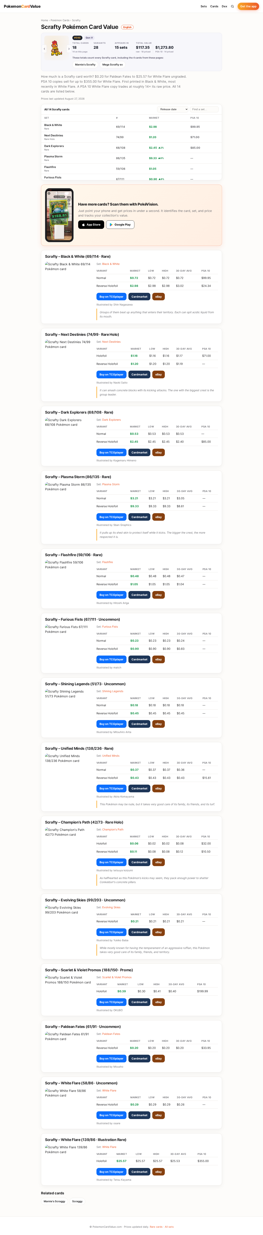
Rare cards (156, 1226)
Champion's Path (112, 829)
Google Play (123, 224)
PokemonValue (22, 6)
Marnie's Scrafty (85, 64)
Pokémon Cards (60, 20)
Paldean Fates (111, 1033)
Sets (204, 6)
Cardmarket (139, 296)
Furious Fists (52, 177)
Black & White (53, 125)
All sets (169, 1226)
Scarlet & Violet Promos (117, 977)
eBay (158, 296)
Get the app (248, 6)
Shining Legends (112, 691)
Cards (214, 6)
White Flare (109, 1090)
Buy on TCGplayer (111, 296)
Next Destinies (53, 135)
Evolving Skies (111, 907)
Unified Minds (110, 755)
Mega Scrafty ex (112, 64)
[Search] (232, 6)
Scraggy (77, 1201)
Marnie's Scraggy (54, 1201)
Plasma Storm (53, 156)
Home (44, 20)
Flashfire (50, 167)
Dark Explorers (54, 146)
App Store (94, 224)
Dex (224, 6)
